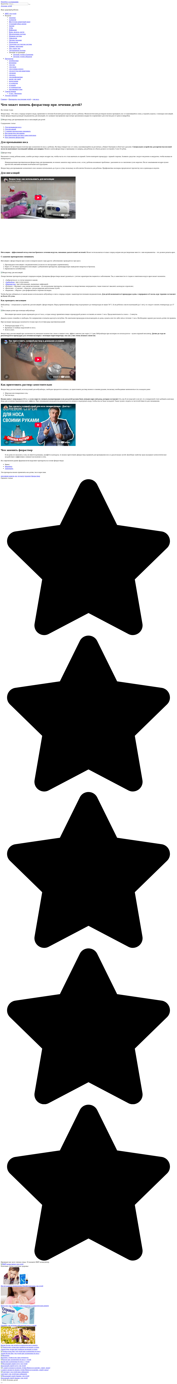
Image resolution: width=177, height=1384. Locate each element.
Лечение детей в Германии (23, 55)
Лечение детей (6, 6)
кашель (11, 476)
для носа (12, 75)
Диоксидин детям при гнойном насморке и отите (19, 1349)
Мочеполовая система (17, 34)
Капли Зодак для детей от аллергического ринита (19, 1345)
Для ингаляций (10, 129)
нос (16, 476)
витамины (12, 63)
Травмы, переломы (16, 46)
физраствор (35, 476)
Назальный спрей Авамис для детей (14, 1378)
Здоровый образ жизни (17, 24)
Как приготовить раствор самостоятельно (20, 135)
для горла (12, 67)
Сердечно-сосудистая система (20, 44)
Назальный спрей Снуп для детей (13, 1366)
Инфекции (13, 30)
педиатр (21, 476)
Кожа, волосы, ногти (16, 32)
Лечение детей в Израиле (22, 57)
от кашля (12, 85)
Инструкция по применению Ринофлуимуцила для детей (22, 1286)
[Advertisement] (88, 235)
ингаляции (5, 476)
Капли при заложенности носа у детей (15, 1362)
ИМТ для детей (10, 14)
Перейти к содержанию (9, 2)
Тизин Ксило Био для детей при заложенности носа (20, 1353)
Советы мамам (10, 91)
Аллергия (12, 20)
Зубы (11, 28)
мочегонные (13, 81)
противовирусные (15, 89)
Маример (8, 466)
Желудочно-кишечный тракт (19, 22)
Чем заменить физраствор (14, 137)
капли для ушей (15, 79)
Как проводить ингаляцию (15, 133)
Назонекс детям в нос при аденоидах (15, 1357)
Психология (13, 42)
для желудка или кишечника (19, 71)
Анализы (12, 18)
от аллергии (13, 83)
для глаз (12, 65)
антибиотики (14, 61)
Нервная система (15, 36)
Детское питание (11, 95)
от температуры (15, 87)
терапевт (27, 476)
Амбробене (10, 282)
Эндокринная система (17, 50)
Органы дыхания (15, 40)
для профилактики (16, 77)
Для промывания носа (13, 127)
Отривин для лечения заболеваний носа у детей (18, 1325)
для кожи (12, 73)
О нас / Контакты (15, 93)
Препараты (9, 59)
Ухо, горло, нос (14, 48)
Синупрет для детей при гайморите (14, 1374)
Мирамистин (10, 284)
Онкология (13, 38)
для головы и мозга (16, 69)
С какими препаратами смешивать (18, 131)
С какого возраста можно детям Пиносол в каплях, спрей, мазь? (25, 1370)
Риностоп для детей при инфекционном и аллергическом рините (25, 1306)
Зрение (11, 26)
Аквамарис (9, 468)
